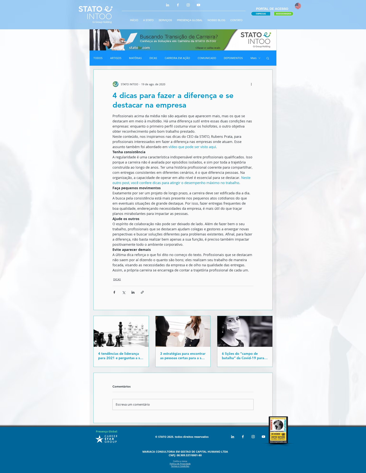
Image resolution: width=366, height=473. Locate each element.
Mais (253, 58)
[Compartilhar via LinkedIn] (133, 292)
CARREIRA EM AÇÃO (177, 58)
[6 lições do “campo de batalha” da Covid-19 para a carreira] (244, 331)
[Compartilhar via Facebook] (114, 292)
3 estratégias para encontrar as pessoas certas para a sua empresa (182, 355)
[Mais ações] (251, 84)
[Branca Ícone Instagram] (188, 5)
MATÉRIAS (135, 58)
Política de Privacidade (180, 464)
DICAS (153, 58)
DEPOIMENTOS (233, 58)
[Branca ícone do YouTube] (198, 5)
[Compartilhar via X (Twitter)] (123, 292)
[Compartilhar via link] (142, 292)
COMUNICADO (207, 58)
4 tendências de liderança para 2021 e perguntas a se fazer (120, 355)
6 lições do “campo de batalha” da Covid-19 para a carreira (244, 355)
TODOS (98, 58)
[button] (268, 58)
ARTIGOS (115, 58)
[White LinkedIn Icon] (167, 5)
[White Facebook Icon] (178, 5)
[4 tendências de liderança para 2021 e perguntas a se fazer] (121, 331)
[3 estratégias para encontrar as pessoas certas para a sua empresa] (183, 331)
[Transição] (183, 39)
